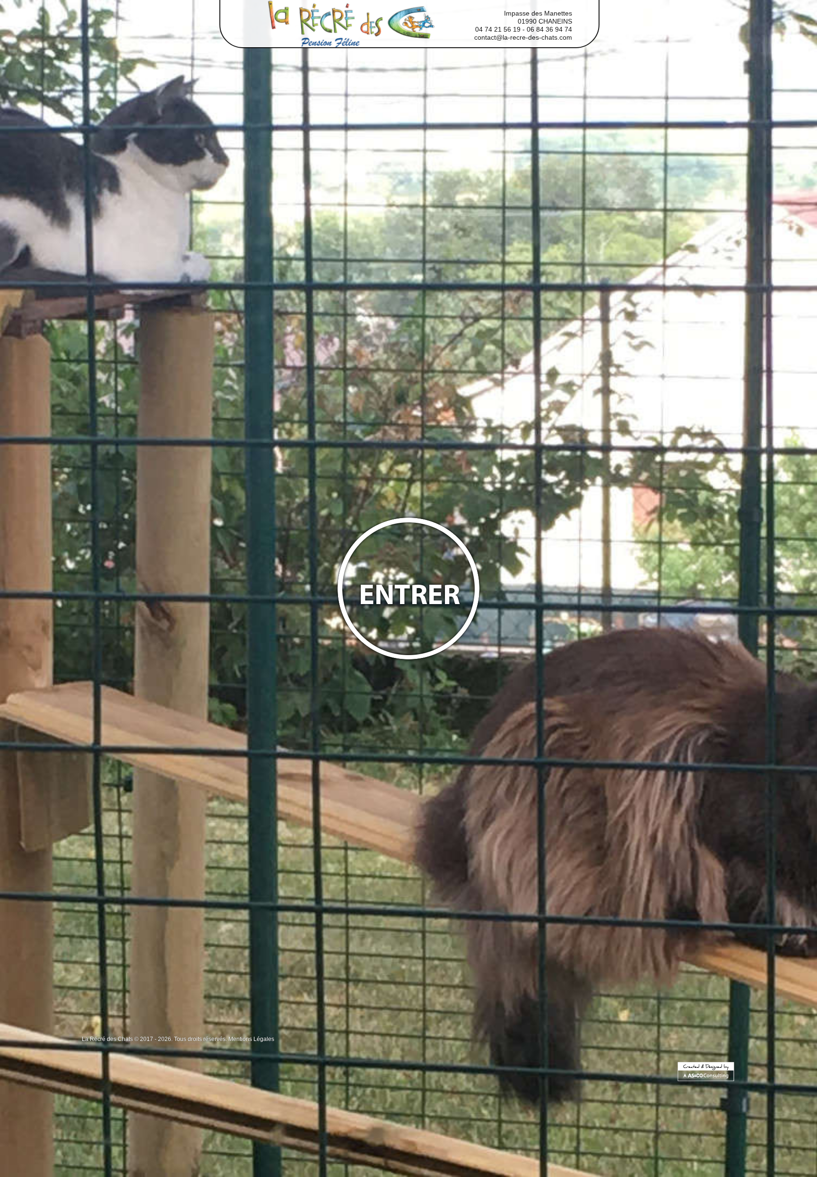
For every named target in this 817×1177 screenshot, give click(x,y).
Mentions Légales (251, 1039)
